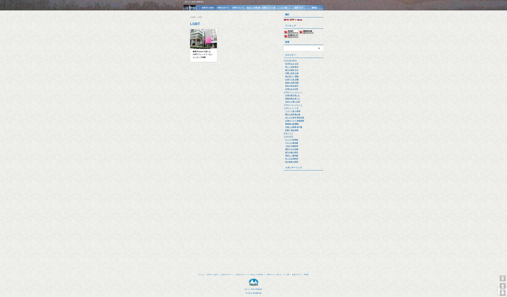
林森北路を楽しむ (292, 98)
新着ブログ (299, 8)
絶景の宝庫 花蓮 (292, 83)
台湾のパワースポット (293, 105)
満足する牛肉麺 (291, 149)
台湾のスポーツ (223, 8)
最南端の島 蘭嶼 (292, 124)
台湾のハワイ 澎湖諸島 (294, 121)
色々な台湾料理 (291, 159)
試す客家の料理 (291, 162)
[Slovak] (301, 20)
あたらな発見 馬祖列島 (294, 117)
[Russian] (298, 20)
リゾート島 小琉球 (292, 111)
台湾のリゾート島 (269, 8)
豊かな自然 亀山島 (292, 114)
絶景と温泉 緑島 (292, 130)
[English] (288, 20)
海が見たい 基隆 (292, 76)
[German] (293, 20)
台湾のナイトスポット (293, 92)
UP (503, 286)
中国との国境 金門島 (293, 127)
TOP (503, 278)
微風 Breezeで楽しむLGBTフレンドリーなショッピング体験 (203, 54)
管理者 (314, 8)
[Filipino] (290, 20)
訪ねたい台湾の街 (253, 8)
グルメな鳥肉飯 (291, 143)
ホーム (192, 8)
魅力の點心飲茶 (291, 152)
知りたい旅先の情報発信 (253, 289)
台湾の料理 (288, 136)
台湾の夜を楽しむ (292, 95)
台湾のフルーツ (238, 8)
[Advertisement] (303, 211)
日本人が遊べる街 (292, 102)
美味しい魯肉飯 (291, 155)
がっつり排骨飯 (291, 140)
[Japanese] (295, 20)
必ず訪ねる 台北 (292, 64)
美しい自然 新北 (292, 67)
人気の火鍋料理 (291, 146)
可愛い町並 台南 (292, 73)
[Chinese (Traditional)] (285, 20)
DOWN (503, 293)
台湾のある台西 (291, 89)
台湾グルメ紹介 (208, 8)
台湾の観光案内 (290, 60)
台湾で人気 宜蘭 (292, 79)
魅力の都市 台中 (292, 70)
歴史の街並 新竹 (292, 86)
